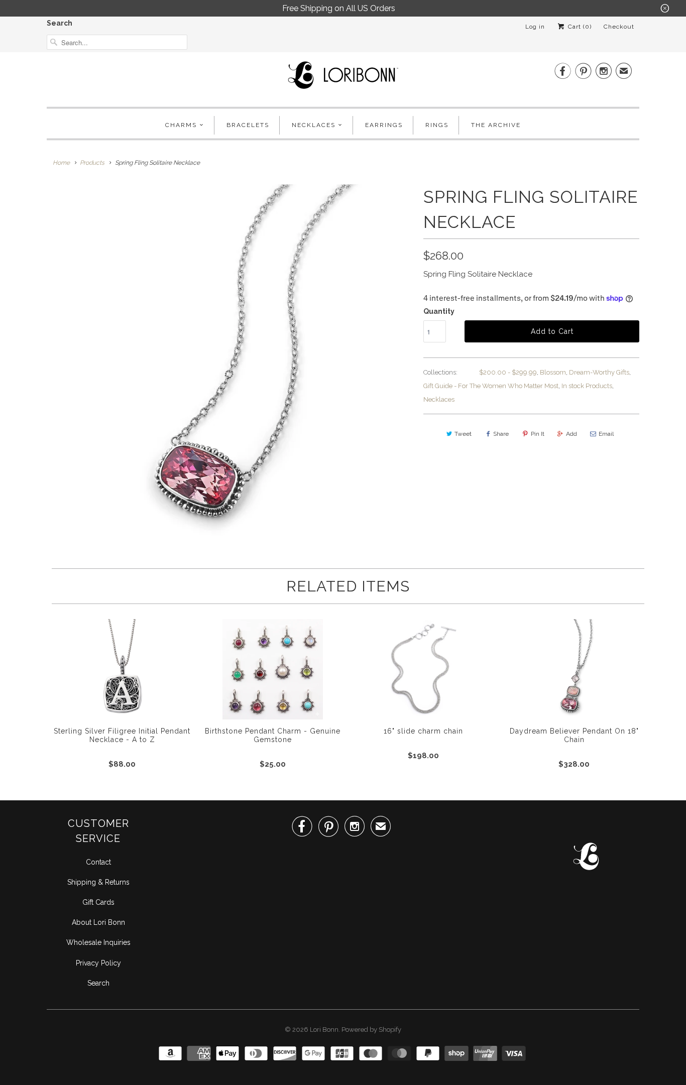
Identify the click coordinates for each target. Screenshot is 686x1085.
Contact (98, 862)
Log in (535, 26)
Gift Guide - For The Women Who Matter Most (490, 386)
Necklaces (313, 125)
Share (501, 433)
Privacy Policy (98, 963)
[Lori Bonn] (343, 78)
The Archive (496, 125)
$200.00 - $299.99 (508, 372)
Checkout (619, 26)
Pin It (537, 433)
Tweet (463, 433)
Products (92, 162)
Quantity (438, 311)
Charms (181, 125)
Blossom (553, 372)
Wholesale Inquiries (98, 942)
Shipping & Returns (98, 882)
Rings (436, 125)
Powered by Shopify (371, 1029)
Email (606, 433)
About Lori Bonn (98, 922)
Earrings (384, 125)
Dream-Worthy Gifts (599, 372)
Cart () (579, 26)
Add (571, 433)
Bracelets (247, 125)
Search (59, 23)
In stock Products (586, 386)
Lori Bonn (324, 1029)
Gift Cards (98, 902)
